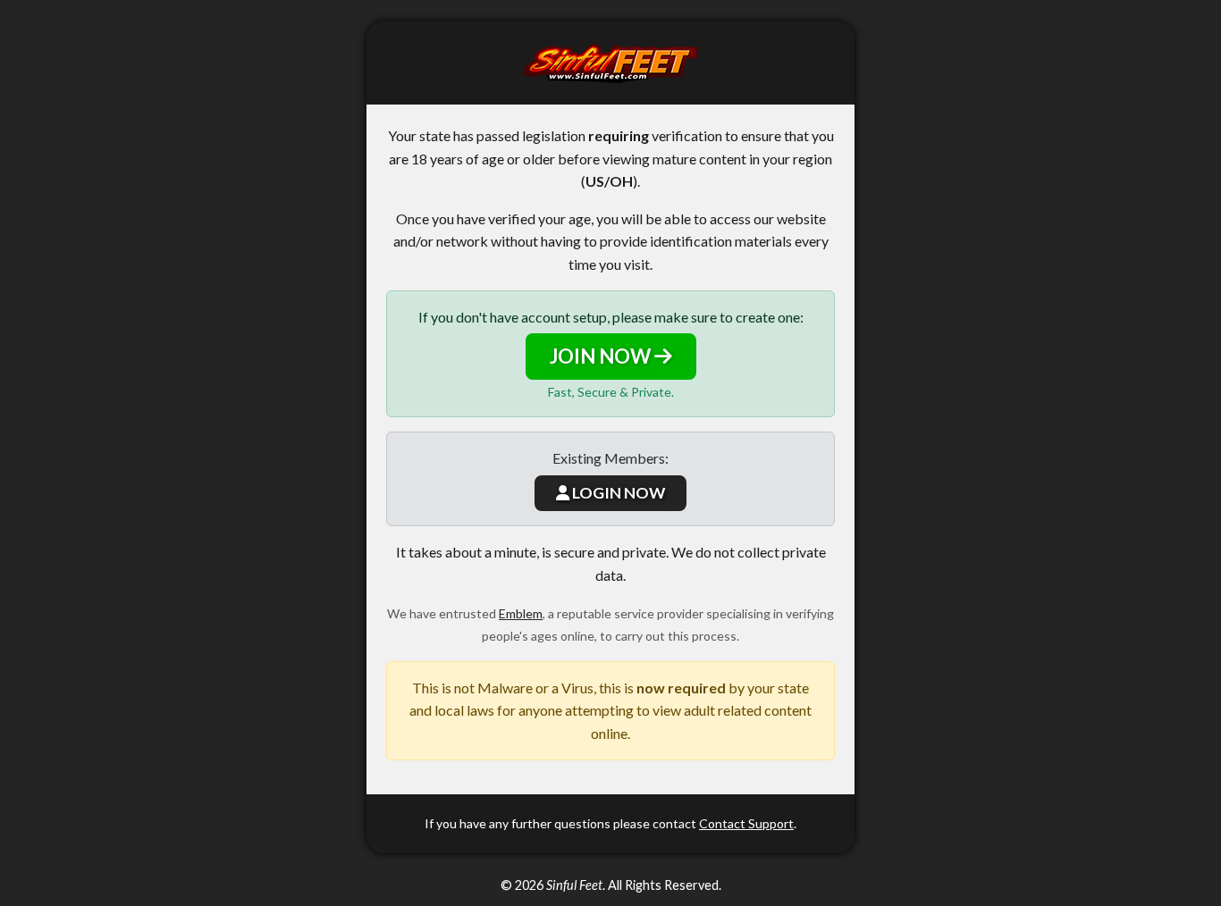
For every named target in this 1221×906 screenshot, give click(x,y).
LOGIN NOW (617, 492)
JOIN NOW (602, 356)
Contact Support (746, 823)
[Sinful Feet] (610, 63)
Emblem (521, 613)
